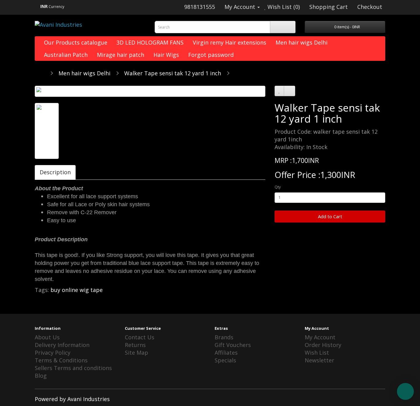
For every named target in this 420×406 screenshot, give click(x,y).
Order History (323, 345)
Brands (224, 337)
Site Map (136, 352)
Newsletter (319, 360)
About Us (47, 337)
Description (55, 172)
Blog (41, 375)
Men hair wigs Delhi (301, 42)
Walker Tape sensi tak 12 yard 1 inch (172, 73)
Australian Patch (66, 54)
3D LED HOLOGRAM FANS (150, 42)
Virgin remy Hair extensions (229, 42)
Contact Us (139, 337)
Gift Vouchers (233, 345)
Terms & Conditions (61, 360)
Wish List (317, 352)
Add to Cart (330, 216)
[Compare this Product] (289, 91)
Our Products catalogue (75, 42)
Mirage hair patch (120, 54)
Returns (135, 345)
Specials (225, 360)
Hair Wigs (166, 54)
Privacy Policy (52, 352)
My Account (320, 337)
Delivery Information (62, 345)
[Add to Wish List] (279, 91)
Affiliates (226, 352)
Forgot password (211, 54)
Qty (278, 187)
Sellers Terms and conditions (73, 368)
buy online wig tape (76, 290)
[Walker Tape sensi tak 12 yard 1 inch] (150, 91)
